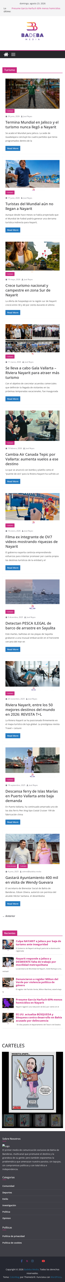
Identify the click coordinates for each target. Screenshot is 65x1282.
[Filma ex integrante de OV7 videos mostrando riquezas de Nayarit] (32, 508)
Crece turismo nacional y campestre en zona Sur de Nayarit (27, 290)
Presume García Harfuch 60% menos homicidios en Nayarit (39, 1001)
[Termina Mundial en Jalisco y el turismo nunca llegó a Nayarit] (32, 94)
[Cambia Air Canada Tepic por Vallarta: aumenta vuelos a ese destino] (32, 426)
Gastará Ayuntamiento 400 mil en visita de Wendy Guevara (31, 880)
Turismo (10, 111)
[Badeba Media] (6, 54)
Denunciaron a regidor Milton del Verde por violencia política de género (37, 982)
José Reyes (27, 116)
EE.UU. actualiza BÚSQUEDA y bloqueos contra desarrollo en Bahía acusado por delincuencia (39, 1017)
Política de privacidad (13, 1236)
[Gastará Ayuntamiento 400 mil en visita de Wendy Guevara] (32, 849)
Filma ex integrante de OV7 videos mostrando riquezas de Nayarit (31, 541)
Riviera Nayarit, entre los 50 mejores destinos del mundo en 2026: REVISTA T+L (30, 709)
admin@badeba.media (31, 871)
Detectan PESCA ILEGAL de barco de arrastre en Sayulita (30, 625)
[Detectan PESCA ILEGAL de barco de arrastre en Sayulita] (32, 594)
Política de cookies (12, 1242)
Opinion (6, 1218)
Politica (6, 1211)
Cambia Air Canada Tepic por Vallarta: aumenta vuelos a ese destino (31, 459)
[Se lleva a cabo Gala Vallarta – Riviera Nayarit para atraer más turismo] (32, 339)
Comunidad (11, 866)
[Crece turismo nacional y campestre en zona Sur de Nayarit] (32, 257)
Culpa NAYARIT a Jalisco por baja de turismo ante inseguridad (38, 943)
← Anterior (8, 916)
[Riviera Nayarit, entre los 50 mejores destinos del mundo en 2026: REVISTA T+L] (32, 676)
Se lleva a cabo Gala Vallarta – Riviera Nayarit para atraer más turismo (32, 372)
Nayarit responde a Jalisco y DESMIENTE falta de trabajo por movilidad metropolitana (36, 961)
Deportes (7, 1192)
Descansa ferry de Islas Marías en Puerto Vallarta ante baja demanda (31, 796)
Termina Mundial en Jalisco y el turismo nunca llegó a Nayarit (31, 124)
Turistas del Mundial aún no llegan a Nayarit (29, 206)
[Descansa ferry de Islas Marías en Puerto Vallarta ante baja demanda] (32, 762)
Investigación (9, 1205)
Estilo (5, 1198)
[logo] (6, 1146)
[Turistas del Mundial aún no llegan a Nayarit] (32, 175)
